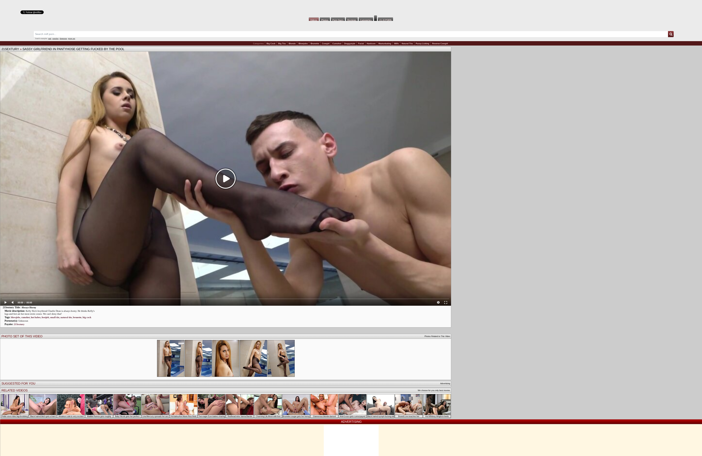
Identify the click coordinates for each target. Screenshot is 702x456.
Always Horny (28, 307)
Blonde (292, 43)
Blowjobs (303, 43)
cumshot (55, 38)
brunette (77, 317)
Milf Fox (351, 7)
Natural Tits (407, 43)
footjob (45, 317)
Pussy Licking (422, 43)
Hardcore (371, 43)
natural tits (66, 317)
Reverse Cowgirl (440, 43)
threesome (63, 38)
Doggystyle (349, 43)
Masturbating (384, 43)
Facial (361, 43)
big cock (87, 317)
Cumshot (336, 43)
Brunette (315, 43)
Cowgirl (325, 43)
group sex (71, 38)
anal (49, 38)
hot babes (36, 317)
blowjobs (15, 317)
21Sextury (10, 49)
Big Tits (282, 43)
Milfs (396, 43)
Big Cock (271, 43)
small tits (54, 317)
